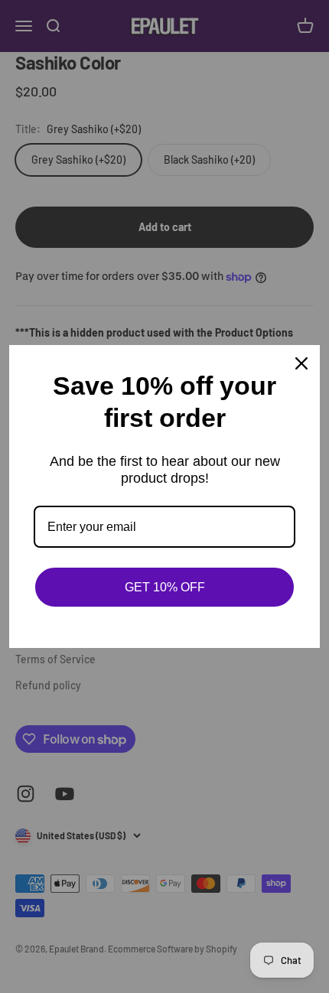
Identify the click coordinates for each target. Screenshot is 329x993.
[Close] (301, 363)
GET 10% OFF (165, 587)
